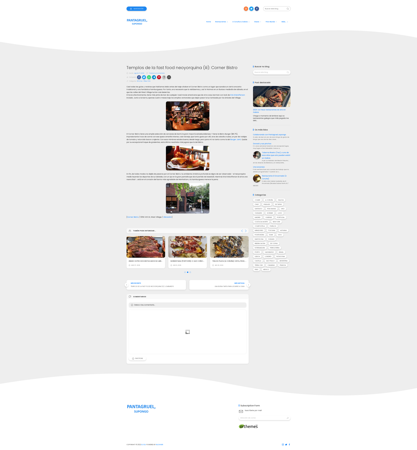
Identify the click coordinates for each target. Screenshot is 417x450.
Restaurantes (220, 22)
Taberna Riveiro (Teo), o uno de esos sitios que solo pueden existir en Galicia (276, 155)
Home (208, 22)
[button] (139, 77)
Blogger (159, 444)
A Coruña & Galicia (240, 22)
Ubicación (167, 217)
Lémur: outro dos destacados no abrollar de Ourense (152, 261)
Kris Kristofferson (237, 95)
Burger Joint (235, 139)
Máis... (284, 22)
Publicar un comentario (157, 73)
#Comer (139, 81)
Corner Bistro (133, 217)
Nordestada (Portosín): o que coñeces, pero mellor (193, 261)
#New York (147, 81)
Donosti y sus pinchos (262, 143)
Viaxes (256, 22)
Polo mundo (270, 22)
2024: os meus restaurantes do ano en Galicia (269, 110)
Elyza (143, 444)
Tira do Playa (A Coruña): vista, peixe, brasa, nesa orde (236, 261)
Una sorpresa (259, 167)
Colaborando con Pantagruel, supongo (269, 134)
